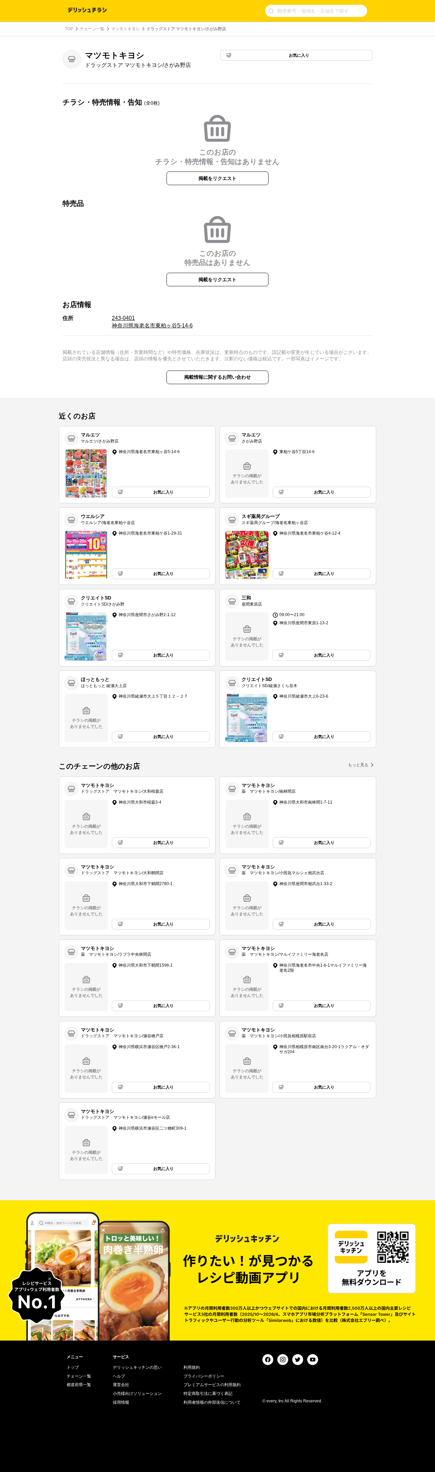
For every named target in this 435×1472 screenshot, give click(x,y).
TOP (69, 28)
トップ (73, 1367)
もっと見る (358, 764)
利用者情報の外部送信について (212, 1402)
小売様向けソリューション (137, 1393)
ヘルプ (119, 1376)
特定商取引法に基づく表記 (208, 1393)
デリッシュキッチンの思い (137, 1367)
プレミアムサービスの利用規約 (212, 1384)
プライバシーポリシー (204, 1376)
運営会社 (121, 1384)
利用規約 (192, 1367)
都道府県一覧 (79, 1384)
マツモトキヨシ (125, 28)
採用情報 (121, 1402)
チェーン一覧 (92, 28)
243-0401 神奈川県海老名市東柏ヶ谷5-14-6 (152, 321)
